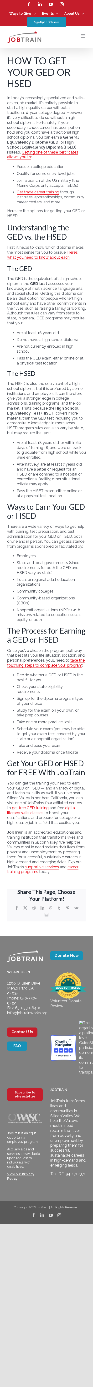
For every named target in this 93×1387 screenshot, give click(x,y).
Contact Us (22, 1032)
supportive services (42, 867)
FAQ (17, 1046)
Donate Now (67, 955)
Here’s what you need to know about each (42, 255)
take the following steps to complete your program (46, 663)
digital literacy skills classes (41, 810)
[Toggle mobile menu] (83, 35)
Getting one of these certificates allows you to (42, 154)
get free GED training (30, 808)
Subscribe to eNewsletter (25, 1094)
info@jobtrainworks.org (27, 1013)
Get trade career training (38, 192)
